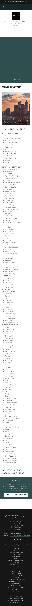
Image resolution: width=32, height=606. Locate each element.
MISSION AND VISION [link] (16, 583)
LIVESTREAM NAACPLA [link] (16, 552)
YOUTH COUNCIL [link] (16, 570)
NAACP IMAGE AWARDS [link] (16, 581)
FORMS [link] (16, 593)
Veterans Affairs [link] (16, 573)
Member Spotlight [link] (16, 602)
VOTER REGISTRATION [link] (16, 595)
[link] (16, 16)
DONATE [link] (15, 558)
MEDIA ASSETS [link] (16, 591)
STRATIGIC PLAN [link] (16, 585)
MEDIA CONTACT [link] (16, 589)
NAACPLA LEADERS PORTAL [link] (16, 598)
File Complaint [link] (16, 577)
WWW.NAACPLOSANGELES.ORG (20, 536)
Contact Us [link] (16, 554)
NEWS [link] (16, 550)
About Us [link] (16, 548)
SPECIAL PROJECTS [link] (16, 597)
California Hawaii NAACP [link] (15, 600)
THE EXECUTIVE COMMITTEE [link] (16, 566)
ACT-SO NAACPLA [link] (16, 572)
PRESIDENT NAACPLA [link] (16, 564)
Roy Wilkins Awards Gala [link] (16, 579)
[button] (3, 6)
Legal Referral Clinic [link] (15, 575)
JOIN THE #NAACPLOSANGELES (16, 494)
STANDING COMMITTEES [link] (16, 568)
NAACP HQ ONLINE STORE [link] (16, 560)
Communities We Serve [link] (16, 587)
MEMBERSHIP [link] (16, 556)
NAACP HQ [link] (16, 562)
